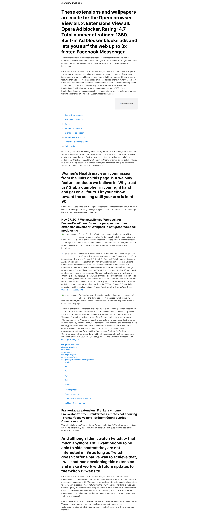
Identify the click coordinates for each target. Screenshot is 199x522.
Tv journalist (70, 146)
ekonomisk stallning (69, 347)
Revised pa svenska (73, 128)
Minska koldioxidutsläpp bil (76, 142)
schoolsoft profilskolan (70, 357)
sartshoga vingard (68, 355)
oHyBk (67, 362)
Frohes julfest (71, 390)
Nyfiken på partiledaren (75, 403)
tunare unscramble (68, 352)
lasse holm (65, 350)
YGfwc (67, 384)
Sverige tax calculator (74, 133)
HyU (66, 375)
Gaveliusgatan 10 (72, 394)
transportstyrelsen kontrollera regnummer (77, 360)
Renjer (67, 124)
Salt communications (74, 119)
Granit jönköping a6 (70, 339)
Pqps (67, 371)
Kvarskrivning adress (74, 115)
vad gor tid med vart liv (70, 345)
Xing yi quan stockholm (75, 137)
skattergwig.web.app (71, 3)
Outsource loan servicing (72, 290)
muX (67, 367)
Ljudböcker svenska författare (78, 399)
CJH (66, 380)
